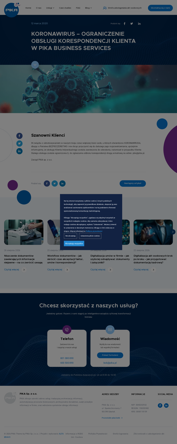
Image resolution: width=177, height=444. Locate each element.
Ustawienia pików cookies (90, 236)
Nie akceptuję (70, 236)
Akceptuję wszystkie (74, 243)
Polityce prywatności (94, 231)
